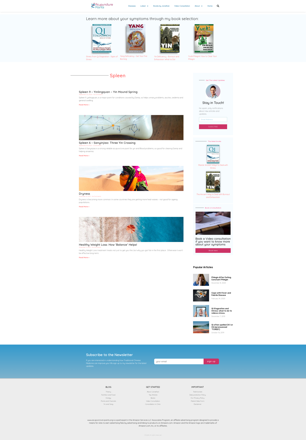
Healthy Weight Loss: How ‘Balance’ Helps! (108, 244)
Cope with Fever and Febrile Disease (221, 294)
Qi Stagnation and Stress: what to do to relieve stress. (221, 310)
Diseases (132, 6)
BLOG (108, 387)
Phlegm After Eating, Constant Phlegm (221, 278)
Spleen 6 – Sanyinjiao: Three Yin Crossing (107, 143)
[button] (218, 6)
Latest (143, 6)
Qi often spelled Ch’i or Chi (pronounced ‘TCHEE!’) (222, 327)
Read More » (84, 105)
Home (210, 6)
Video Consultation (182, 6)
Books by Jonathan (161, 6)
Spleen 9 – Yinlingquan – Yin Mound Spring (108, 92)
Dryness (84, 193)
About (197, 6)
